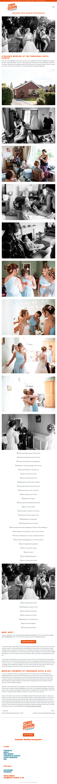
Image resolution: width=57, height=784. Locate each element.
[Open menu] (53, 7)
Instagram (8, 770)
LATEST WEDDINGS (11, 757)
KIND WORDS (9, 754)
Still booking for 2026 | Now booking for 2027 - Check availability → (28, 0)
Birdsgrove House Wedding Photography (44, 712)
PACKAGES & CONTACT (12, 756)
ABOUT (6, 752)
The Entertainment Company (33, 706)
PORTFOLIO (8, 750)
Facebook (7, 772)
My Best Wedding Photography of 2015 (13, 712)
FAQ (5, 759)
